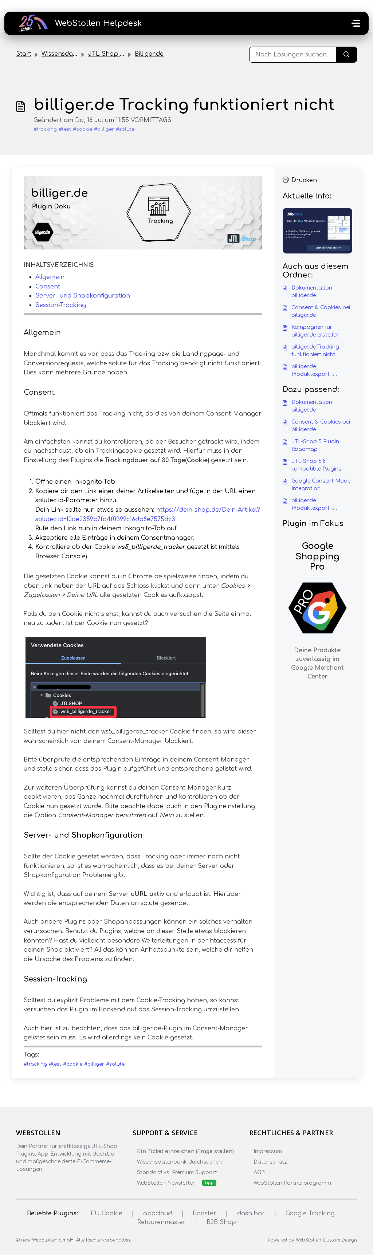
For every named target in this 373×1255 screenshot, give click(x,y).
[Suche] (346, 55)
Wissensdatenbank (70, 54)
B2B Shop (221, 1222)
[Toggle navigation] (356, 23)
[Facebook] (20, 1183)
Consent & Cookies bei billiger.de (320, 311)
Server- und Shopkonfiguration (82, 295)
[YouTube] (63, 1183)
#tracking (45, 129)
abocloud (157, 1213)
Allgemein (49, 277)
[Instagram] (34, 1183)
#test (65, 129)
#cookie (82, 129)
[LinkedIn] (48, 1183)
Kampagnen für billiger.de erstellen (315, 331)
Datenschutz (270, 1162)
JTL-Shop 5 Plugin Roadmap (315, 445)
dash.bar (251, 1213)
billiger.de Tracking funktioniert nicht (315, 350)
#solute (125, 129)
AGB (259, 1172)
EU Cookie (106, 1213)
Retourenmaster (161, 1222)
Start (23, 54)
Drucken (304, 180)
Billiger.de (149, 54)
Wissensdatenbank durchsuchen (179, 1162)
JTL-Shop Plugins (114, 54)
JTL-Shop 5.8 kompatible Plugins (316, 465)
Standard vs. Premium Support (177, 1172)
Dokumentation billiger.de (311, 291)
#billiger (104, 129)
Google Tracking (310, 1213)
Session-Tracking (60, 305)
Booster (204, 1213)
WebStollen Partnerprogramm (292, 1183)
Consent (47, 286)
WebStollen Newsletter (166, 1183)
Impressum (268, 1151)
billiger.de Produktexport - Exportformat (312, 371)
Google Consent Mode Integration (320, 484)
